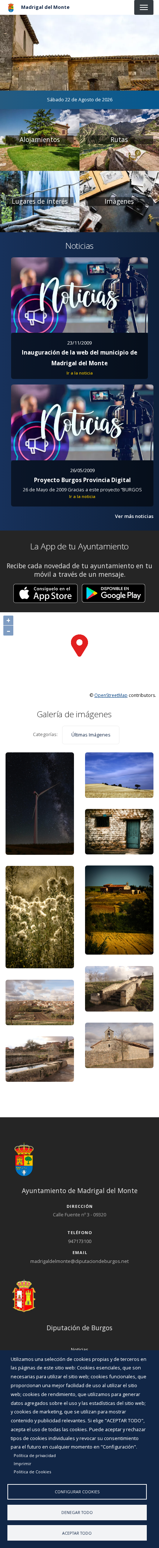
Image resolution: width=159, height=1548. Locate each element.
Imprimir (22, 1463)
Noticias (79, 1349)
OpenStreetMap (111, 695)
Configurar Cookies (77, 1491)
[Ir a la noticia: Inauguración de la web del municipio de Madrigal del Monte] (79, 295)
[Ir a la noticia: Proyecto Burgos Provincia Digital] (82, 422)
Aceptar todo (77, 1533)
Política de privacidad (35, 1455)
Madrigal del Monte (45, 7)
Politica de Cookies (32, 1471)
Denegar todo (77, 1512)
